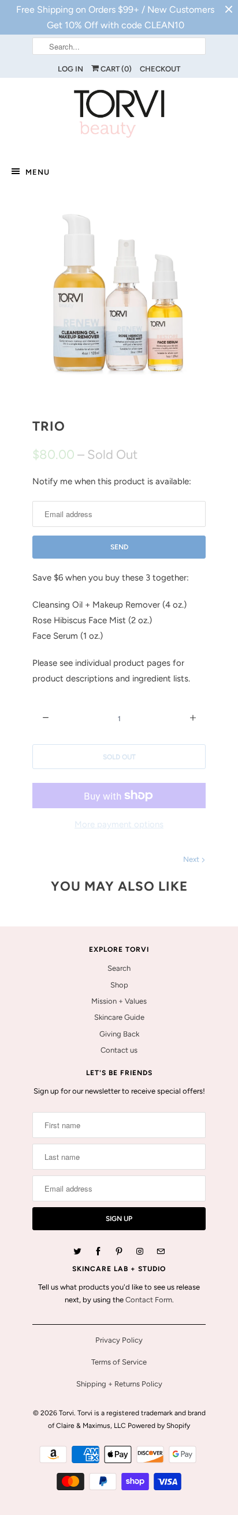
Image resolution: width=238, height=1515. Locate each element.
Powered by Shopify (159, 1426)
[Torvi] (119, 116)
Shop (119, 985)
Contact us (119, 1050)
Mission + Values (119, 1001)
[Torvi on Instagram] (139, 1251)
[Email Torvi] (160, 1251)
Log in (70, 69)
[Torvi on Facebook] (98, 1251)
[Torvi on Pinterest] (119, 1251)
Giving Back (119, 1034)
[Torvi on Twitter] (77, 1251)
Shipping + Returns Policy (119, 1384)
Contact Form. (149, 1299)
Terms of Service (119, 1362)
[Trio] (119, 297)
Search (119, 968)
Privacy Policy (119, 1340)
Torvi (66, 1413)
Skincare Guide (119, 1017)
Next (192, 859)
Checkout (160, 69)
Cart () (115, 69)
